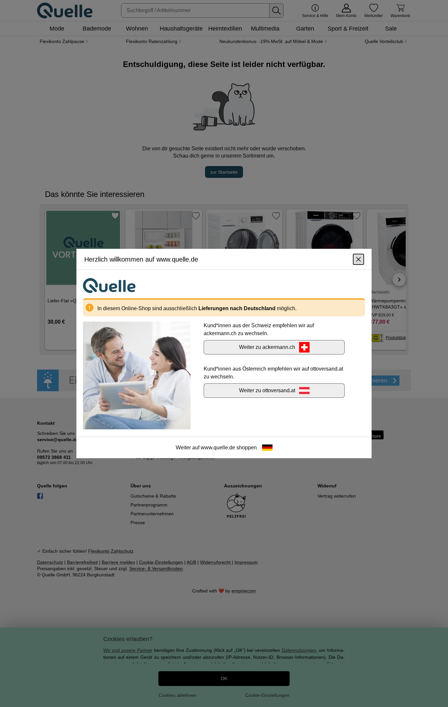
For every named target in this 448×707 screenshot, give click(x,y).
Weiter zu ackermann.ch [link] (267, 347)
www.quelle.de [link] (218, 447)
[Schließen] (358, 259)
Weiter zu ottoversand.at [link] (267, 390)
